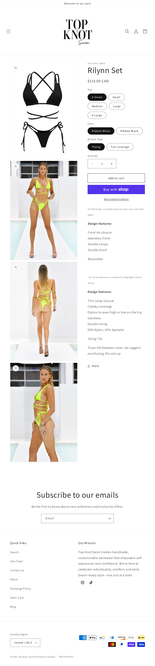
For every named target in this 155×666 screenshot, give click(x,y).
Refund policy (66, 656)
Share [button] (95, 366)
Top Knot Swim (26, 656)
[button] (8, 31)
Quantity (93, 155)
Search (14, 552)
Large (117, 106)
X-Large (97, 115)
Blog (13, 606)
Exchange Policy (20, 588)
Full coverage (120, 147)
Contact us (17, 570)
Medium (97, 106)
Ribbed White (101, 131)
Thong (96, 147)
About (14, 579)
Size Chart (16, 561)
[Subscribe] (109, 518)
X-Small (97, 97)
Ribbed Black (129, 131)
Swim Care (17, 597)
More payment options (116, 199)
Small (116, 97)
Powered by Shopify (45, 656)
